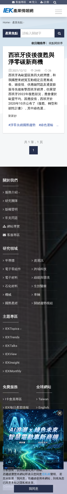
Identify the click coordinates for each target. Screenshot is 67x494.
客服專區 (20, 2)
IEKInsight (12, 362)
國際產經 (11, 303)
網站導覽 (13, 226)
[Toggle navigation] (58, 11)
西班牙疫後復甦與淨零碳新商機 (31, 58)
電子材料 (11, 277)
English (44, 407)
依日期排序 (38, 43)
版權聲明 (11, 209)
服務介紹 (11, 192)
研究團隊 (11, 201)
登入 (34, 2)
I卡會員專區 (13, 399)
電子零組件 (13, 269)
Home (6, 22)
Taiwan (43, 399)
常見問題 (11, 218)
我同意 (33, 488)
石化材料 (11, 286)
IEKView (11, 354)
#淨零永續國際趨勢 (22, 125)
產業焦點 (17, 22)
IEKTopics (12, 329)
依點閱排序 (56, 43)
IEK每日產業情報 (17, 407)
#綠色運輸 (46, 125)
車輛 (37, 294)
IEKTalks (11, 346)
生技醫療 (40, 286)
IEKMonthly (13, 371)
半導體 (10, 260)
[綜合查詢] (54, 2)
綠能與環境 (42, 277)
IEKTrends (12, 337)
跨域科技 (40, 269)
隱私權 (46, 474)
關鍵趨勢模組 (43, 303)
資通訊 (38, 260)
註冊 (46, 2)
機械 (8, 294)
